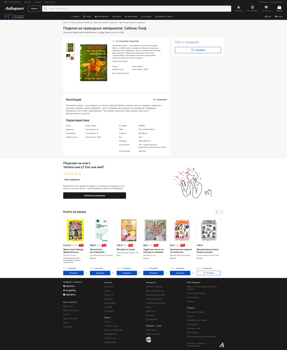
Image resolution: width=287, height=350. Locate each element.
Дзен (65, 322)
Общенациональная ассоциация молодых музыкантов (72, 260)
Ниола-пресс (137, 69)
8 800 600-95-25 (194, 346)
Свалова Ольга (149, 255)
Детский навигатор (155, 291)
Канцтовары (133, 16)
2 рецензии (98, 268)
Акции (280, 16)
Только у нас (110, 338)
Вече (119, 255)
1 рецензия (72, 268)
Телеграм (67, 327)
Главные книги (111, 326)
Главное (76, 16)
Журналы (108, 295)
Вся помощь (192, 332)
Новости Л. (151, 311)
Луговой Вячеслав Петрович (101, 255)
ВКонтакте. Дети (71, 310)
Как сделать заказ (195, 312)
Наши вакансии (153, 334)
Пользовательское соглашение (201, 336)
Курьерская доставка (197, 320)
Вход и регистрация (196, 293)
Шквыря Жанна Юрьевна (180, 255)
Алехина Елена (69, 255)
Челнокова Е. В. (91, 129)
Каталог (34, 9)
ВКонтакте (68, 306)
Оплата (190, 316)
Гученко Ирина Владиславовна (209, 255)
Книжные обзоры (154, 299)
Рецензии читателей (155, 295)
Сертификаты (110, 334)
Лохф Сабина (137, 66)
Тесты (148, 307)
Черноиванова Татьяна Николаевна (129, 253)
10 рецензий (207, 268)
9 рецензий (153, 268)
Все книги (109, 286)
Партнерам (151, 330)
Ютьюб (66, 314)
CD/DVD (108, 307)
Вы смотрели (193, 297)
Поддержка (192, 324)
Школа (118, 16)
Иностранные (103, 16)
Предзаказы (110, 342)
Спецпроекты (152, 319)
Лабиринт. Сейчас (165, 16)
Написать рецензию (94, 195)
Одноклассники (70, 318)
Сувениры (109, 311)
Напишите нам (194, 328)
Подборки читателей (155, 303)
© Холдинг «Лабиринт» (196, 343)
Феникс (93, 258)
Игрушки (147, 16)
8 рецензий (180, 268)
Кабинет (191, 301)
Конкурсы (150, 315)
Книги (88, 16)
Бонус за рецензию (113, 330)
